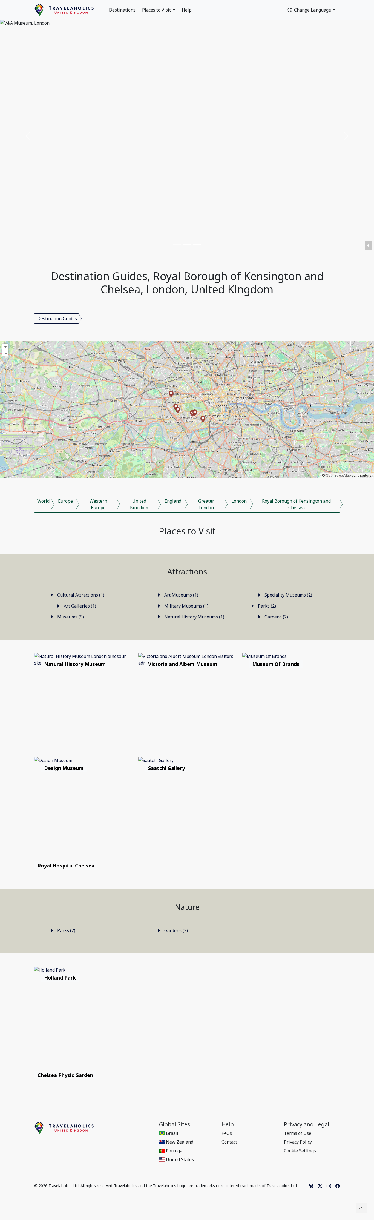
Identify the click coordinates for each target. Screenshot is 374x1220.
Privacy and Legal (306, 1124)
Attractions (187, 571)
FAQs (226, 1133)
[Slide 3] (197, 244)
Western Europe (98, 504)
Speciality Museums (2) (287, 595)
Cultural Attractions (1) (80, 595)
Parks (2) (266, 606)
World (43, 501)
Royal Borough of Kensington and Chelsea (296, 504)
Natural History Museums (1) (193, 617)
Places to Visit (157, 10)
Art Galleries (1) (79, 606)
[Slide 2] (187, 244)
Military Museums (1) (185, 606)
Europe (65, 501)
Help (187, 10)
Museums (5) (70, 617)
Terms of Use (297, 1133)
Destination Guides (57, 319)
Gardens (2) (275, 617)
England (173, 501)
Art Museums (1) (180, 595)
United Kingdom (139, 504)
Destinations (122, 10)
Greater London (206, 504)
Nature (187, 907)
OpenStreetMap (338, 475)
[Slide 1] (177, 244)
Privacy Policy (298, 1142)
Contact (229, 1142)
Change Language (313, 10)
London (239, 501)
